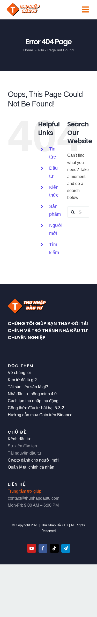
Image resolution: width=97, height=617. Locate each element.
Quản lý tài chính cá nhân (31, 467)
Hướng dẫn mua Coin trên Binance (40, 415)
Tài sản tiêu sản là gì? (28, 387)
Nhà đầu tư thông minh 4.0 (32, 394)
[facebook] (43, 548)
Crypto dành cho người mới (33, 460)
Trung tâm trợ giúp (24, 491)
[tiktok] (54, 548)
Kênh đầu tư (19, 439)
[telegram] (65, 548)
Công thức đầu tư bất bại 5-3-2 (36, 408)
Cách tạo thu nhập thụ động (33, 401)
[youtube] (31, 548)
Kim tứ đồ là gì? (22, 380)
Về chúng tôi (19, 372)
